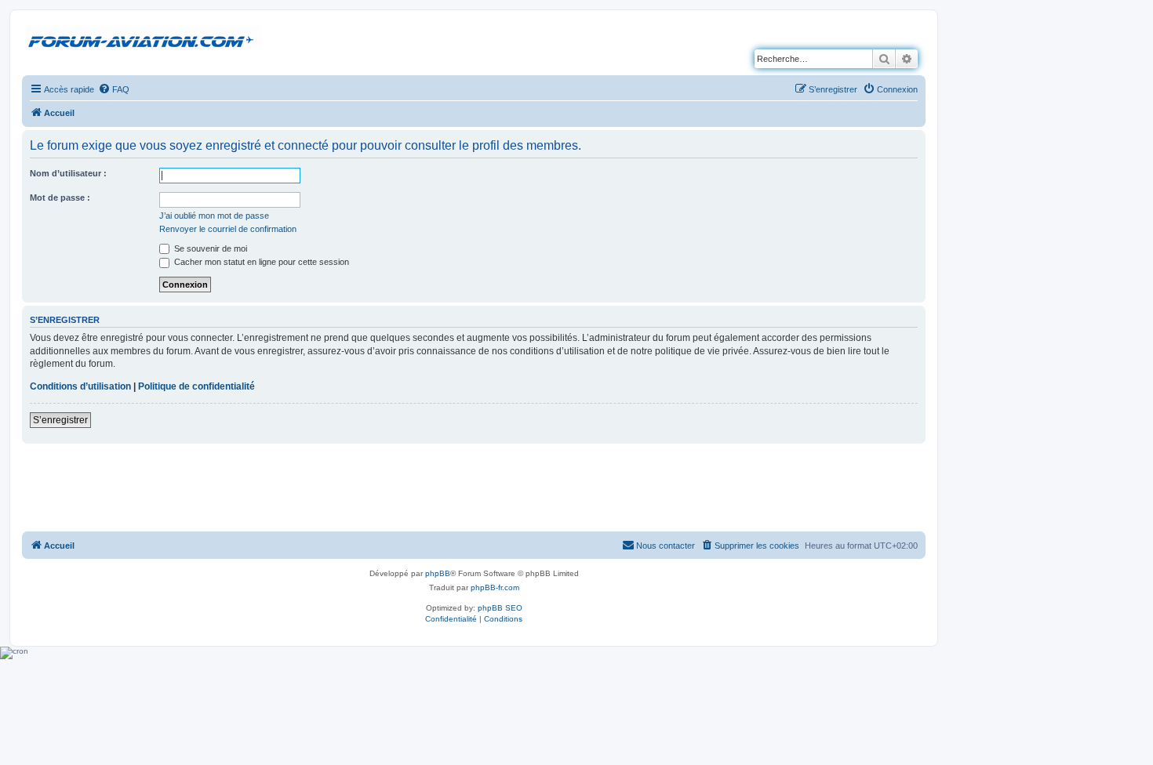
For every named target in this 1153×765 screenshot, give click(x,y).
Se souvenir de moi (209, 248)
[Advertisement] (473, 486)
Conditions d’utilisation (80, 386)
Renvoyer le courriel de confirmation (227, 229)
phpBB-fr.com (495, 587)
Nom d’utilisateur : (68, 173)
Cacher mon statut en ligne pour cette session (260, 261)
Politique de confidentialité (196, 386)
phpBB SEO (500, 608)
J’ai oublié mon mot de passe (214, 215)
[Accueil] (143, 38)
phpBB (437, 573)
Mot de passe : (60, 197)
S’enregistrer (60, 420)
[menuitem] (113, 89)
